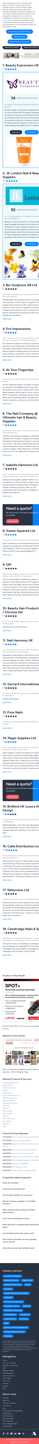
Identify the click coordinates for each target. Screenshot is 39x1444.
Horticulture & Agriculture (13, 1302)
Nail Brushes (7, 1093)
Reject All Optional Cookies (19, 42)
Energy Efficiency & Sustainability (16, 1293)
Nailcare (6, 1124)
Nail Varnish (7, 1121)
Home (5, 1360)
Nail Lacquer (7, 1111)
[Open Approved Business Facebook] (4, 1434)
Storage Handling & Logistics (14, 1332)
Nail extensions (9, 1101)
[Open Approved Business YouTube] (19, 1434)
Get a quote (12, 521)
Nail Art (5, 1090)
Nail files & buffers (10, 1103)
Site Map (6, 1398)
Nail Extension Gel (10, 1098)
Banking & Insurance (11, 1280)
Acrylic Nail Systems (10, 1083)
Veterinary (8, 1336)
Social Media (7, 1378)
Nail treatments (9, 1119)
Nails (4, 1126)
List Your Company (9, 1363)
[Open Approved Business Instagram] (7, 1434)
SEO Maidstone (8, 1416)
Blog (4, 1408)
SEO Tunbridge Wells (10, 1424)
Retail (6, 1323)
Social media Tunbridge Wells (12, 1411)
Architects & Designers (12, 1276)
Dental (27, 1285)
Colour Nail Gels (9, 1088)
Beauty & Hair (27, 1280)
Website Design (8, 1371)
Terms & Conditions (9, 1403)
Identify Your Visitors (10, 1365)
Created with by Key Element (19, 1442)
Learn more (16, 132)
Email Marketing (8, 1373)
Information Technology (13, 1310)
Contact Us (7, 1406)
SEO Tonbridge (8, 1421)
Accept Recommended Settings (19, 32)
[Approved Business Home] (33, 1433)
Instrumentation (10, 1315)
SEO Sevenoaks (8, 1418)
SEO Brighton (7, 1413)
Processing (24, 1319)
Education (8, 1289)
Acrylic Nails (7, 1085)
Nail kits (6, 1108)
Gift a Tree (6, 1381)
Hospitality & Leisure (11, 1306)
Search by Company (12, 47)
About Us (6, 1400)
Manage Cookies (19, 37)
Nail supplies (7, 1113)
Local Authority (9, 1319)
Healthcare (8, 1297)
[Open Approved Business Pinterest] (11, 1434)
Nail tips (6, 1116)
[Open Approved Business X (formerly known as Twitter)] (23, 1434)
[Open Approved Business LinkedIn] (15, 1434)
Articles (5, 1386)
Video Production (9, 1376)
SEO (4, 1368)
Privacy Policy (7, 20)
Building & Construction (12, 1285)
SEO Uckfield (7, 1426)
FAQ (4, 1389)
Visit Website (31, 132)
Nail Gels (6, 1106)
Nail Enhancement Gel (11, 1095)
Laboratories (24, 1315)
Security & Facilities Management (16, 1327)
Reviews (5, 1383)
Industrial (26, 1306)
